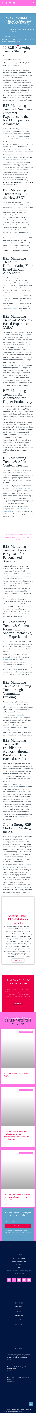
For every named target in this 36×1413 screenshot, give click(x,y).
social (10, 134)
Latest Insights (18, 960)
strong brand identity (12, 308)
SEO (29, 202)
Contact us (23, 887)
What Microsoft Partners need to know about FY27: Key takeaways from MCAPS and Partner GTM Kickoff (18, 1355)
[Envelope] (19, 1280)
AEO (4, 77)
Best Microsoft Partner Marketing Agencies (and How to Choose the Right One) (17, 1197)
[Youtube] (24, 1280)
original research (14, 786)
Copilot (20, 427)
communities (20, 715)
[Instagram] (14, 1280)
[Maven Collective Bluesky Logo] (28, 1280)
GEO (4, 202)
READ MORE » (7, 1081)
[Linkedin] (9, 1280)
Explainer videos (8, 659)
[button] (33, 2)
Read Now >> (10, 1359)
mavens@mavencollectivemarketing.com (19, 1270)
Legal (20, 1411)
